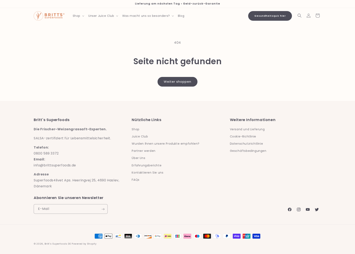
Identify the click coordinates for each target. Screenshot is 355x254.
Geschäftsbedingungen (248, 151)
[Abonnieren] (102, 209)
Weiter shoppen (177, 81)
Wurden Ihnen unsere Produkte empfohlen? (165, 143)
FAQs (135, 179)
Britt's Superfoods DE (58, 243)
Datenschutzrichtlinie (246, 143)
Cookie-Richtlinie (243, 136)
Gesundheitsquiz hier (270, 15)
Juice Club (140, 136)
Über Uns (138, 158)
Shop (135, 129)
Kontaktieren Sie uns (147, 172)
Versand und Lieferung (247, 129)
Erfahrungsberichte (146, 165)
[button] (78, 15)
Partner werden (143, 151)
